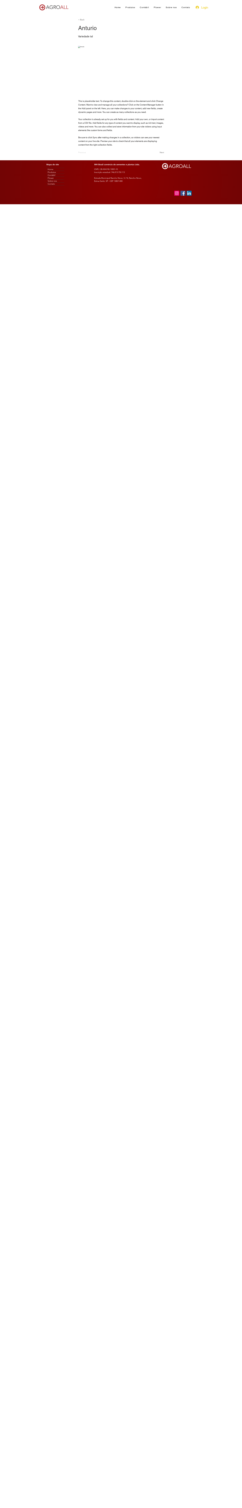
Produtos (52, 172)
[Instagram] (176, 193)
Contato (51, 184)
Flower (51, 178)
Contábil (51, 175)
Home (50, 169)
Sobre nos (52, 181)
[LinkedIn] (189, 193)
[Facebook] (182, 193)
